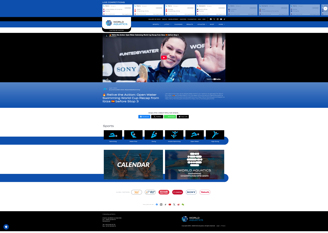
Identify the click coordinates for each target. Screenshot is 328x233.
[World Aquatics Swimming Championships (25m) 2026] (194, 164)
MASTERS (183, 19)
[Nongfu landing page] (164, 192)
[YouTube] (170, 204)
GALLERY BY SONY (154, 19)
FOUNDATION (192, 19)
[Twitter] (174, 204)
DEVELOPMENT (173, 19)
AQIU (199, 19)
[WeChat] (183, 204)
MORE (221, 24)
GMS (203, 19)
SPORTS (156, 24)
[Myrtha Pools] (150, 192)
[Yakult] (205, 192)
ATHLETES (201, 24)
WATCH (164, 19)
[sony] (191, 192)
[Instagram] (161, 204)
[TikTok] (165, 204)
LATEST (166, 24)
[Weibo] (178, 204)
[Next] (325, 8)
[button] (144, 116)
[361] (137, 192)
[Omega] (178, 192)
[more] (133, 164)
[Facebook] (157, 204)
